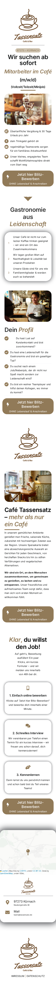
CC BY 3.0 (37, 870)
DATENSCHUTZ (36, 976)
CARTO (23, 870)
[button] (28, 852)
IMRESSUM (17, 976)
